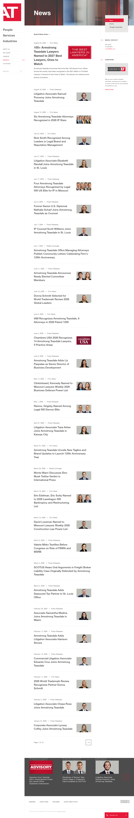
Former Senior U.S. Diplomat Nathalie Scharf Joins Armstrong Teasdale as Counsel (53, 209)
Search (6, 71)
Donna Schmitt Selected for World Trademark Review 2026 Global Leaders (51, 299)
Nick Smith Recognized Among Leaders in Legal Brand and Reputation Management (52, 141)
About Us (6, 49)
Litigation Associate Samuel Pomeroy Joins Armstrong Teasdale (50, 97)
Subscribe (32, 801)
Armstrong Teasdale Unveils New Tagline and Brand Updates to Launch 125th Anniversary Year (60, 453)
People (8, 29)
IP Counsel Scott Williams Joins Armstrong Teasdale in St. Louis (52, 230)
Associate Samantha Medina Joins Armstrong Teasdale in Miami (50, 616)
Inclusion (6, 53)
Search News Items (41, 34)
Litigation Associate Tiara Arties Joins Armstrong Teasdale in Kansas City (52, 431)
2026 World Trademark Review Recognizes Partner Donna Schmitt (51, 684)
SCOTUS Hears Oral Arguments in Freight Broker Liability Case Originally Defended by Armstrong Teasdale (62, 571)
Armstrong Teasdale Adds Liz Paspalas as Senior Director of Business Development (51, 364)
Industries (10, 41)
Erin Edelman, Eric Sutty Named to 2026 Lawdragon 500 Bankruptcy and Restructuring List (52, 501)
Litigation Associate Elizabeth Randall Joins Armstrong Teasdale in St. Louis (53, 164)
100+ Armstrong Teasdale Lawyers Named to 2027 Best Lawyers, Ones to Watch (48, 56)
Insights (6, 60)
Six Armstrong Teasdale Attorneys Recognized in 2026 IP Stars (53, 118)
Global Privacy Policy (71, 801)
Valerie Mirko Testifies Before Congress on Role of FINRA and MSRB (52, 548)
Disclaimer (56, 801)
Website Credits (61, 811)
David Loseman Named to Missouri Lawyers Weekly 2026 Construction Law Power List (52, 525)
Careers (6, 56)
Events (111, 24)
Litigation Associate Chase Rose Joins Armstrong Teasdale (53, 705)
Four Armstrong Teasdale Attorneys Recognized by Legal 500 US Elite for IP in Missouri (52, 187)
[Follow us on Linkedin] (121, 801)
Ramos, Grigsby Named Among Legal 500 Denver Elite (52, 407)
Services (9, 35)
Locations (6, 63)
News (111, 20)
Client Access (44, 801)
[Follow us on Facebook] (125, 801)
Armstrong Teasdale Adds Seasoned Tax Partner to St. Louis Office (53, 593)
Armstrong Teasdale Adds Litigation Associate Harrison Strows (50, 639)
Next (87, 742)
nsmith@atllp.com (110, 49)
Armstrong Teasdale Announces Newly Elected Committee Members (52, 276)
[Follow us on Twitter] (128, 801)
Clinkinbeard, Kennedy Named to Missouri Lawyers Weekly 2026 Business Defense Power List (53, 387)
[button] (109, 89)
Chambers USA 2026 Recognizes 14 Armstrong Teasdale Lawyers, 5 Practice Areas (53, 341)
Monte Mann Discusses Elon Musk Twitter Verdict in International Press (50, 476)
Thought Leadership (115, 27)
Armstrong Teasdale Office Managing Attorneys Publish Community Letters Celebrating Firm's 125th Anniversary (61, 254)
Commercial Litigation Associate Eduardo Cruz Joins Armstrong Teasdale (53, 662)
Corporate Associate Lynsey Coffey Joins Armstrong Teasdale (53, 727)
